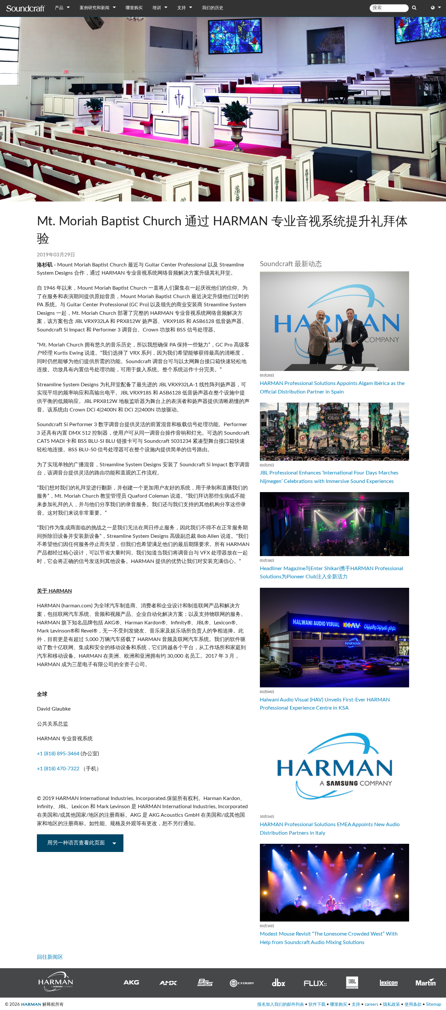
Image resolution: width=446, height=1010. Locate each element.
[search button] (414, 7)
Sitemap (433, 1004)
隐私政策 (391, 1004)
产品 (59, 8)
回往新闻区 (50, 957)
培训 (156, 8)
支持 (181, 8)
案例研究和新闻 (94, 8)
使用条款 (413, 1004)
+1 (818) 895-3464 (58, 753)
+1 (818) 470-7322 (58, 768)
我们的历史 (212, 8)
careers (371, 1004)
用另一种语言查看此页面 (76, 842)
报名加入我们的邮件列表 (280, 1004)
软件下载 (317, 1004)
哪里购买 (134, 8)
